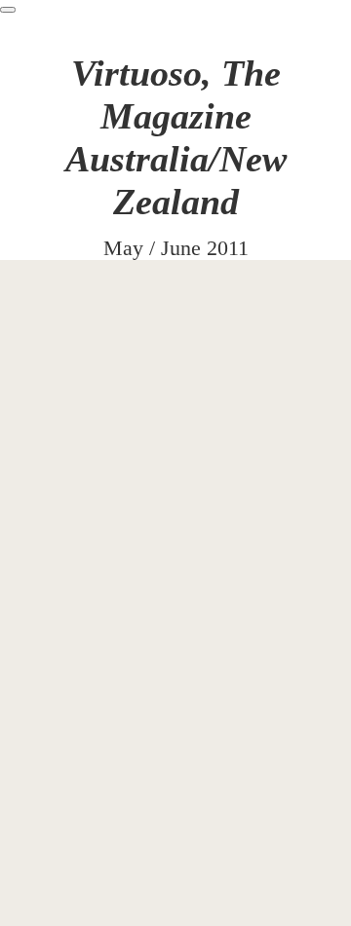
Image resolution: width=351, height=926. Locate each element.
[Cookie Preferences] (8, 10)
